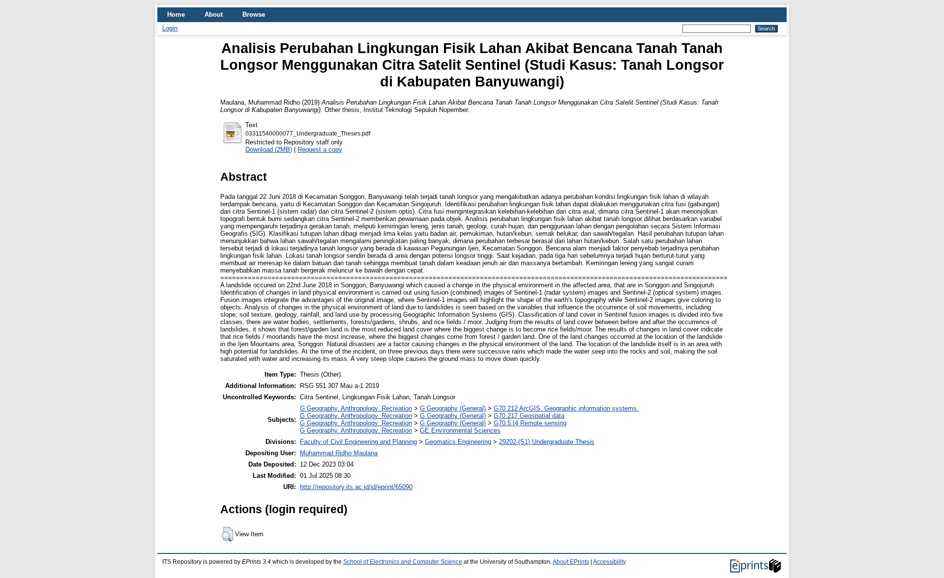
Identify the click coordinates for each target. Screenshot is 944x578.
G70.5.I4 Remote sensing (530, 423)
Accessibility (609, 562)
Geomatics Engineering (458, 441)
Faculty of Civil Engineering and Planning (358, 441)
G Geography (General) (453, 408)
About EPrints (571, 562)
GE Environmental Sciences (460, 430)
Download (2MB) (268, 149)
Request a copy (319, 149)
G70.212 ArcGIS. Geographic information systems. (566, 408)
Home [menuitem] (176, 14)
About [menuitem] (214, 14)
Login (169, 28)
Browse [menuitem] (253, 14)
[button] (227, 534)
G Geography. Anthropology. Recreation (356, 408)
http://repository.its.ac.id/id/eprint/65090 (356, 487)
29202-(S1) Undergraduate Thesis (546, 441)
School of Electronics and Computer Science (402, 562)
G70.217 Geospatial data (529, 415)
